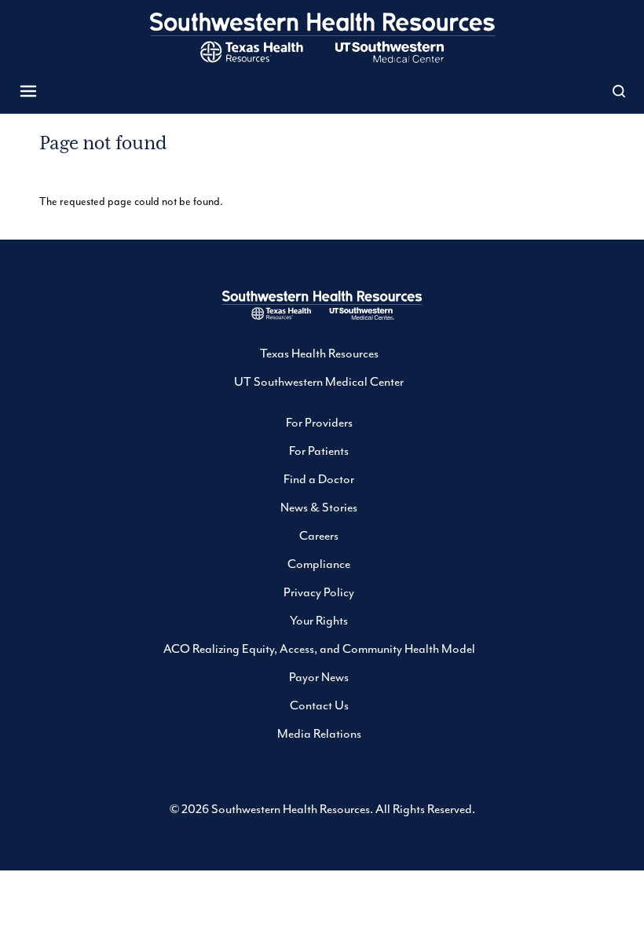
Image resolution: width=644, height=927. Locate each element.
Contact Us (319, 705)
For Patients (319, 451)
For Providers (319, 423)
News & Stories (318, 507)
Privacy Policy (319, 592)
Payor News (319, 677)
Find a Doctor (319, 479)
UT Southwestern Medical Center (319, 382)
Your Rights (319, 620)
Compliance (318, 564)
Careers (318, 536)
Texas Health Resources (319, 353)
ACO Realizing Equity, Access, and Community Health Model (319, 649)
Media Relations (319, 734)
